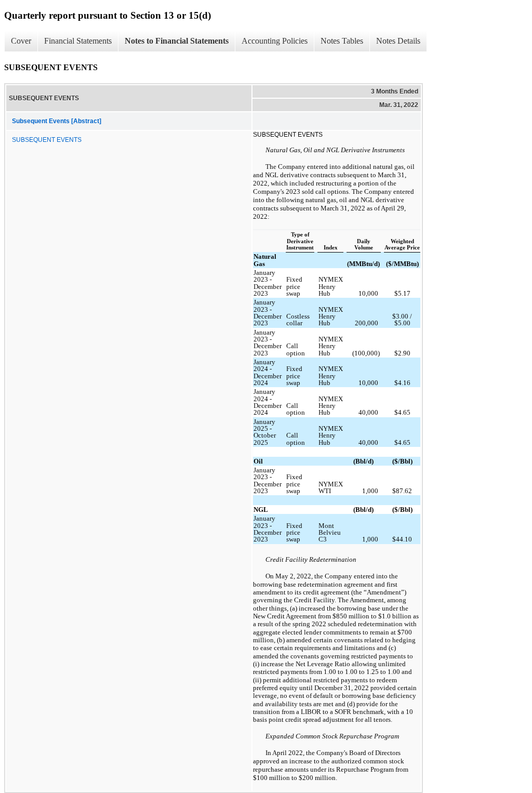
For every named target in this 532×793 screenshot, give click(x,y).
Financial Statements (78, 40)
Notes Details (398, 40)
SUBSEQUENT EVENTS (47, 140)
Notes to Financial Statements (177, 40)
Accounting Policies (275, 40)
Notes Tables (342, 40)
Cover (21, 40)
